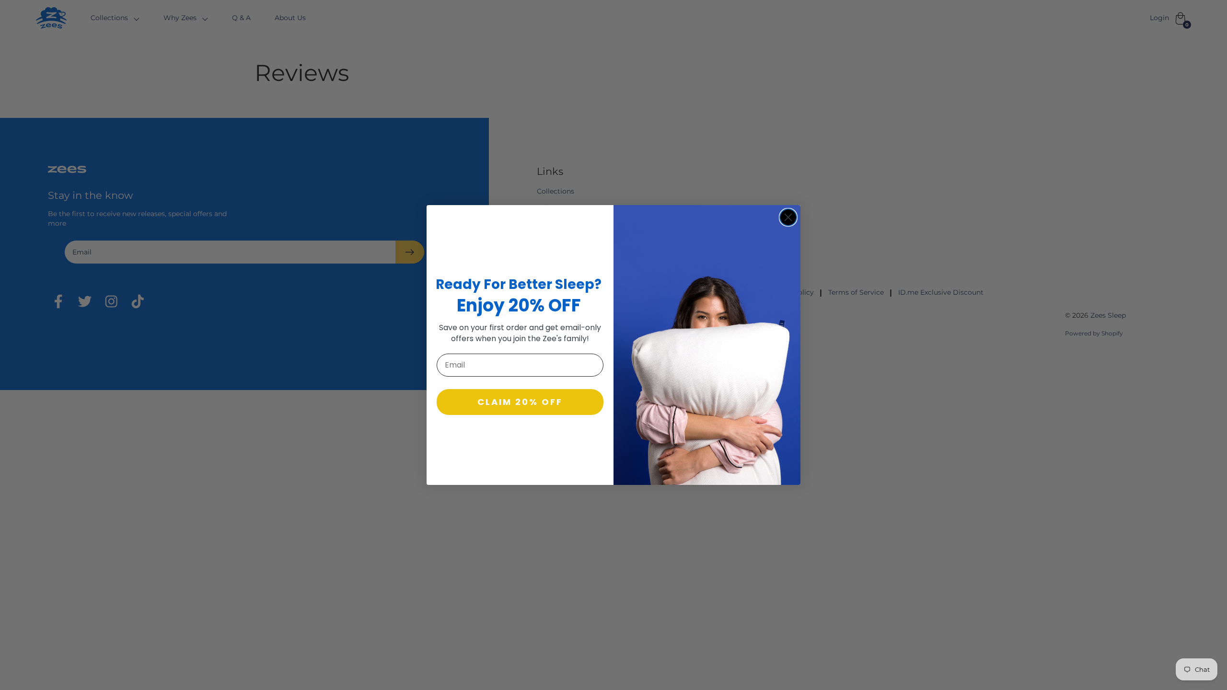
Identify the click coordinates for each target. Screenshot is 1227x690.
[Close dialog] (788, 217)
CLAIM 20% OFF (520, 402)
